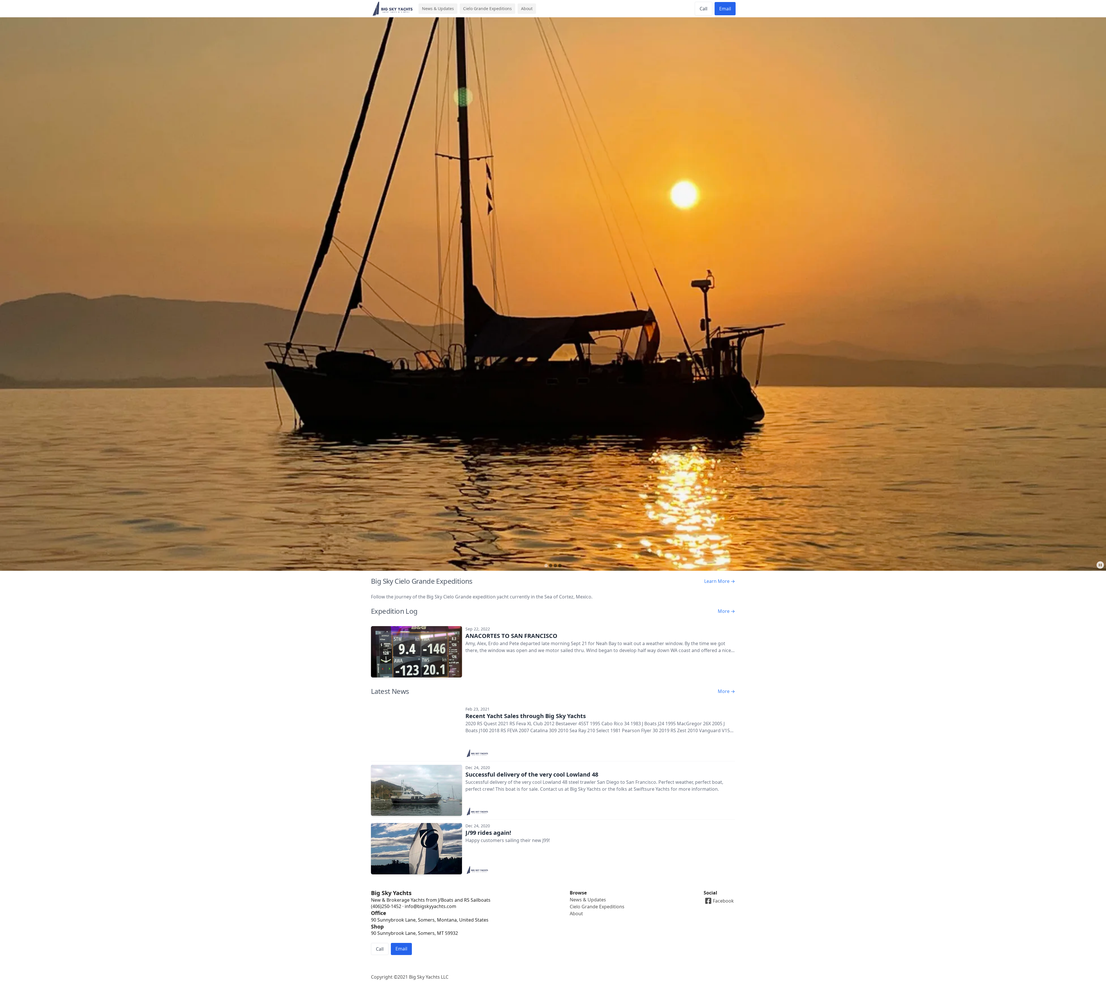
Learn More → (719, 581)
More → (726, 611)
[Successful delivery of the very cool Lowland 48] (416, 790)
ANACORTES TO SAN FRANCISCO (511, 636)
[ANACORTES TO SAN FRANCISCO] (416, 651)
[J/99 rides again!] (416, 848)
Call (703, 8)
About (527, 8)
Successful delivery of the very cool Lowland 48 (531, 774)
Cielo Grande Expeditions (487, 8)
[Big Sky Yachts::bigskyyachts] (477, 753)
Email (725, 8)
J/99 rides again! (488, 833)
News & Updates (438, 8)
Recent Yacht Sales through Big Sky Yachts (525, 716)
